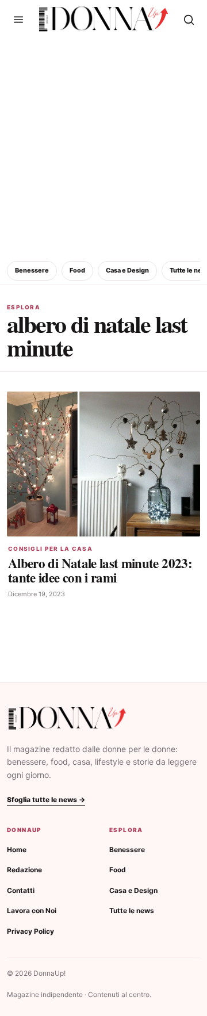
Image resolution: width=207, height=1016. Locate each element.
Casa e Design (127, 270)
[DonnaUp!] (103, 19)
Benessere (32, 270)
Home (16, 849)
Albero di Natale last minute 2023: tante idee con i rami (100, 570)
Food (77, 270)
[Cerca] (188, 19)
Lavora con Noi (31, 910)
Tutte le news (131, 910)
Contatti (20, 890)
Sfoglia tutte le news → (46, 799)
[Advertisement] (103, 147)
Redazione (24, 869)
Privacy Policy (30, 931)
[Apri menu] (18, 19)
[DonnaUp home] (67, 718)
